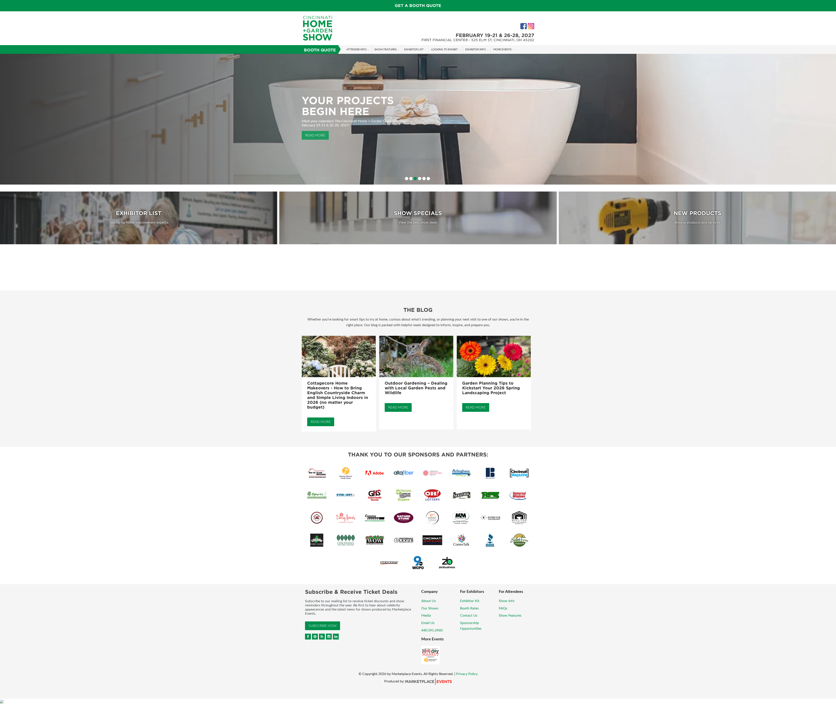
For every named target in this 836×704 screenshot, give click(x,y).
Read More (315, 120)
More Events (502, 49)
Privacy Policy (467, 674)
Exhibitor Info (475, 49)
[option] (418, 119)
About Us (428, 601)
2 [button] (411, 178)
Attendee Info (356, 49)
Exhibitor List (413, 49)
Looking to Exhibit (444, 49)
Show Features (385, 49)
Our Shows (429, 608)
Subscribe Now (322, 626)
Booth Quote (320, 50)
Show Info (506, 601)
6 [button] (428, 178)
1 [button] (406, 178)
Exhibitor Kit (469, 601)
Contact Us (468, 615)
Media (426, 615)
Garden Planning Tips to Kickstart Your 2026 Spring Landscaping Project (491, 388)
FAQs (503, 608)
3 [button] (415, 178)
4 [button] (419, 178)
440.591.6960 (432, 630)
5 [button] (424, 178)
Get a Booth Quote (418, 5)
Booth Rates (469, 608)
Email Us (428, 623)
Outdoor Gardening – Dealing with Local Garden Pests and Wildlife (416, 388)
